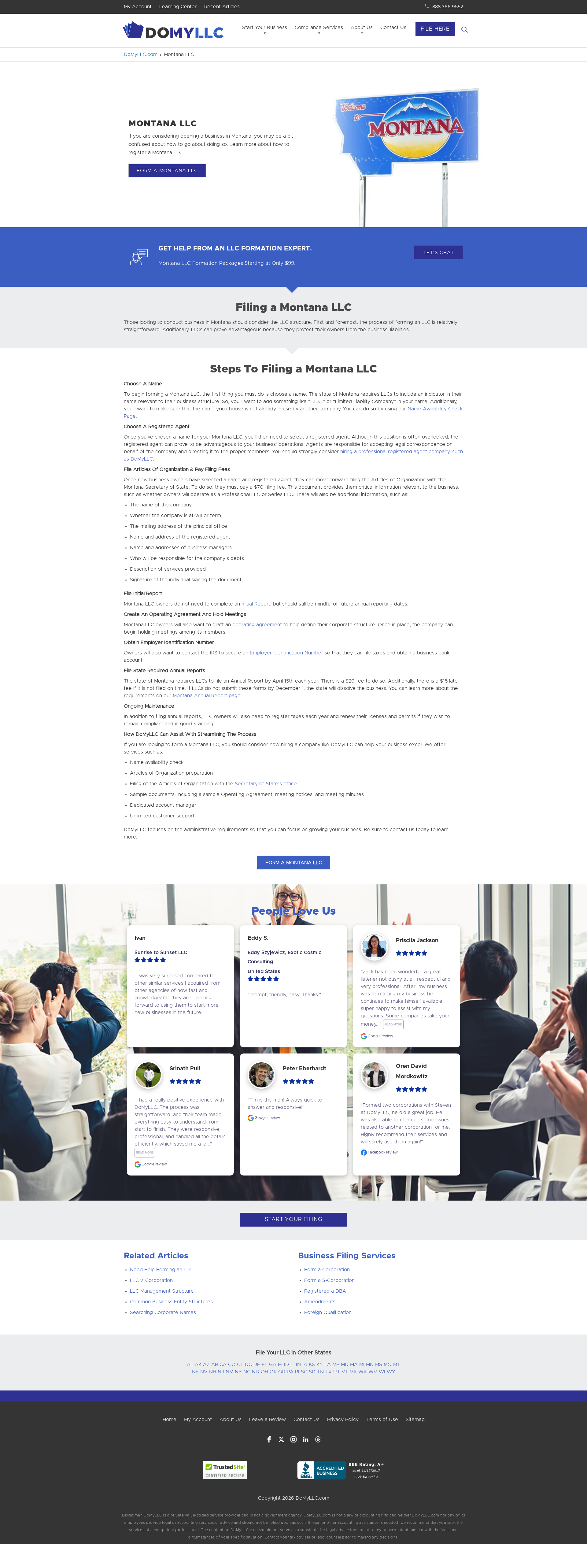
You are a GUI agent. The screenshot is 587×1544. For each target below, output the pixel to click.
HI (280, 1364)
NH (212, 1371)
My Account (138, 6)
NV (204, 1371)
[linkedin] (306, 1439)
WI (382, 1371)
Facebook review (382, 1152)
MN (370, 1364)
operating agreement (257, 624)
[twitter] (281, 1439)
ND (255, 1371)
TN (320, 1371)
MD (345, 1364)
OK (273, 1371)
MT (396, 1364)
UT (336, 1371)
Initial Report (256, 604)
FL (265, 1364)
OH (264, 1371)
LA (327, 1364)
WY (391, 1371)
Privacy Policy (343, 1419)
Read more (393, 1024)
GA (272, 1364)
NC (246, 1371)
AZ (206, 1364)
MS (378, 1364)
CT (240, 1364)
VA (353, 1371)
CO (231, 1364)
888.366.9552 (447, 6)
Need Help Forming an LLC (161, 1269)
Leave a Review (267, 1419)
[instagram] (293, 1439)
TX (328, 1371)
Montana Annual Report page (207, 695)
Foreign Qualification (328, 1312)
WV (372, 1371)
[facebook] (269, 1439)
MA (354, 1364)
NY (238, 1371)
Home (169, 1419)
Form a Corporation (327, 1269)
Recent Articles (222, 6)
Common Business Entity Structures (171, 1301)
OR (281, 1371)
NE (195, 1371)
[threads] (318, 1439)
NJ (221, 1371)
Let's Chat (439, 252)
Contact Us (393, 27)
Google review (380, 1036)
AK (198, 1364)
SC (304, 1371)
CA (223, 1364)
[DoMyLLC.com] (174, 31)
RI (297, 1371)
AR (214, 1364)
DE (256, 1364)
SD (312, 1371)
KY (319, 1364)
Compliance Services (319, 27)
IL (292, 1364)
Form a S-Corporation (329, 1280)
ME (335, 1364)
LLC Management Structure (162, 1291)
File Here (435, 29)
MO (388, 1364)
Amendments (319, 1301)
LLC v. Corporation (151, 1280)
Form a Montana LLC (167, 170)
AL (190, 1364)
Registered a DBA (325, 1291)
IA (304, 1364)
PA (290, 1371)
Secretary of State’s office (266, 783)
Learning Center (178, 6)
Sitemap (415, 1419)
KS (312, 1364)
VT (344, 1371)
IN (298, 1364)
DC (248, 1364)
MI (361, 1364)
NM (229, 1371)
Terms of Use (382, 1419)
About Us (362, 27)
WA (362, 1371)
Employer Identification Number (286, 652)
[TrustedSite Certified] (225, 1470)
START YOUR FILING (294, 1219)
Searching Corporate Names (163, 1312)
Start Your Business (264, 27)
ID (286, 1364)
